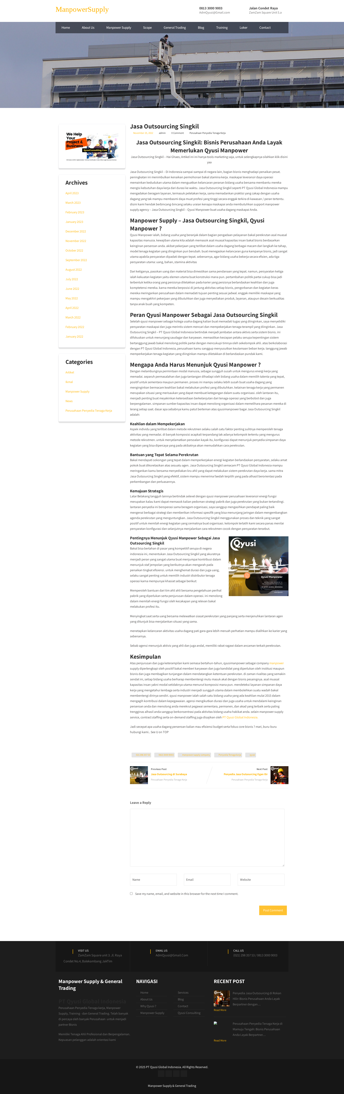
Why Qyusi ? (148, 1006)
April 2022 (72, 308)
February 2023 (74, 212)
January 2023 (74, 222)
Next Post (246, 771)
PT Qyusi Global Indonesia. (240, 717)
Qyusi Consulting (189, 1013)
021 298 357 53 (143, 754)
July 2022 (71, 279)
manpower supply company (196, 754)
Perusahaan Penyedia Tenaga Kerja (208, 133)
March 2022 (73, 317)
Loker (243, 27)
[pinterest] (184, 1073)
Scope (147, 27)
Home (66, 27)
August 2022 (73, 269)
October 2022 (74, 250)
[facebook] (161, 1073)
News (69, 401)
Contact (265, 27)
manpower (276, 663)
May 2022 (71, 298)
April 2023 (72, 193)
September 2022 (76, 260)
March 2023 (73, 203)
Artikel (69, 372)
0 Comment (177, 133)
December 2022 (75, 231)
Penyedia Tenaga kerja (230, 754)
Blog (201, 27)
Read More (220, 1010)
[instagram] (176, 1073)
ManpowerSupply (82, 9)
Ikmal (69, 382)
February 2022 (74, 327)
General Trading (175, 27)
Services (183, 992)
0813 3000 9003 (166, 754)
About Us (88, 27)
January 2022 (74, 336)
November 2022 (75, 241)
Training (222, 27)
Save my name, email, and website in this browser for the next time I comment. (186, 894)
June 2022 (72, 289)
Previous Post (169, 771)
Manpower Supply (118, 27)
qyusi (252, 754)
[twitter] (168, 1073)
